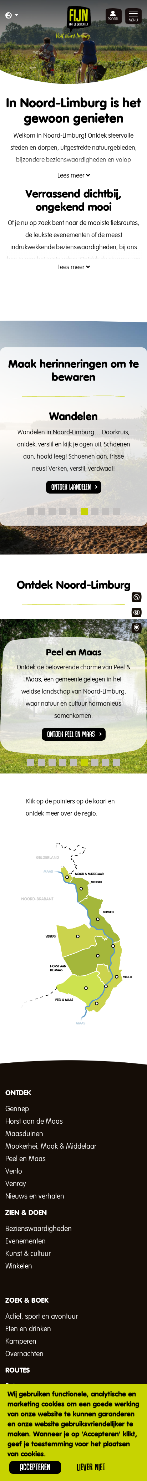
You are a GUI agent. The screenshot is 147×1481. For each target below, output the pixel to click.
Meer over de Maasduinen (75, 1030)
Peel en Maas (25, 1159)
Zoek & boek (136, 628)
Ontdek (136, 597)
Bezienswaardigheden (38, 1228)
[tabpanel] (73, 457)
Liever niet (91, 1467)
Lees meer (71, 176)
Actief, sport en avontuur (41, 1316)
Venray (15, 1184)
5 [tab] (73, 511)
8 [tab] (105, 511)
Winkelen (18, 1266)
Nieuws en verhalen (34, 1196)
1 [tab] (30, 511)
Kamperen (20, 1341)
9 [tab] (116, 511)
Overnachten (24, 1354)
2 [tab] (41, 511)
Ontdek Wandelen (71, 487)
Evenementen (25, 1241)
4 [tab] (62, 511)
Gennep (17, 1109)
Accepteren (35, 1467)
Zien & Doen (136, 613)
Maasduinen (24, 1134)
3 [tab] (52, 511)
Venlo (13, 1171)
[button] (11, 16)
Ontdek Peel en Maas (71, 734)
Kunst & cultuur (28, 1253)
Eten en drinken (28, 1329)
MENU (133, 20)
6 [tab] (84, 511)
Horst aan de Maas (34, 1121)
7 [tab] (94, 511)
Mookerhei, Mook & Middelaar (50, 1146)
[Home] (73, 22)
